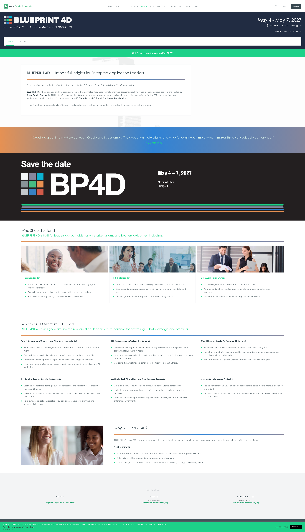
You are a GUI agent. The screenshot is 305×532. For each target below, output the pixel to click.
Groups (134, 6)
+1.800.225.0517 (154, 500)
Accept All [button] (296, 527)
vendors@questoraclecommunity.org (245, 503)
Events (144, 6)
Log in (284, 6)
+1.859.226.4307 (245, 500)
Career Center (176, 6)
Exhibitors (22, 41)
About (109, 6)
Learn (125, 6)
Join (117, 6)
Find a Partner (192, 6)
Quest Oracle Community (18, 6)
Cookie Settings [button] (281, 527)
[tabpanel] (152, 139)
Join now (296, 6)
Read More (8, 529)
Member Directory (158, 6)
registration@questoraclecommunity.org (60, 503)
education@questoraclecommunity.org (154, 503)
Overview (10, 41)
